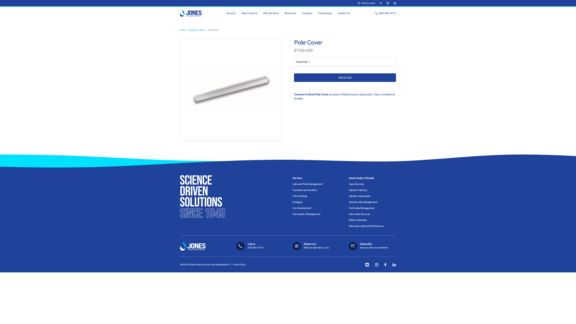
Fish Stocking (299, 196)
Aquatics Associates (359, 196)
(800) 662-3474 (387, 13)
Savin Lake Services (359, 214)
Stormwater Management (306, 214)
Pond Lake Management (362, 208)
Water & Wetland (358, 220)
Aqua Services (356, 184)
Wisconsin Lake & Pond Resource (366, 226)
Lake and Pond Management (307, 184)
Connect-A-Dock (196, 30)
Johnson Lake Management (363, 202)
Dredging (297, 202)
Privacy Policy (239, 264)
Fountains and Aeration (304, 190)
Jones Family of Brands (361, 178)
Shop (182, 30)
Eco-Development (302, 208)
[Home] (191, 13)
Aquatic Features (358, 190)
